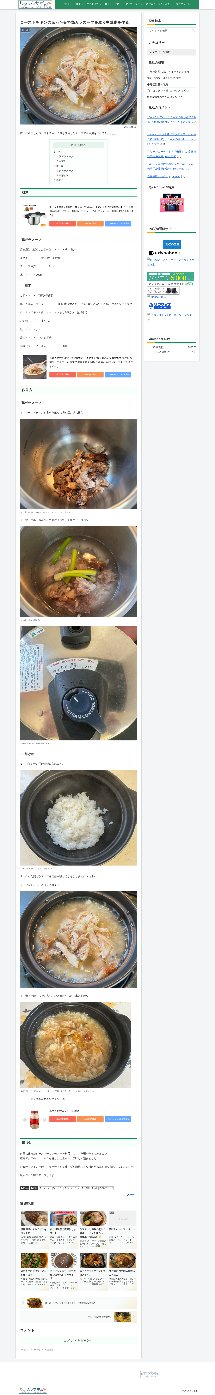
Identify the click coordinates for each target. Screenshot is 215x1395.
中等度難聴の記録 (157, 84)
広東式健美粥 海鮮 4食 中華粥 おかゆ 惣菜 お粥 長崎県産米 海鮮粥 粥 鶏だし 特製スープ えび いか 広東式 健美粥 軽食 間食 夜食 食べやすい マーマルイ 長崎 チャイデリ (91, 362)
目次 (74, 144)
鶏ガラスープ (66, 156)
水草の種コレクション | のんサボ (173, 122)
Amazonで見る (90, 223)
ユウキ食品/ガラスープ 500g (64, 1111)
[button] (193, 30)
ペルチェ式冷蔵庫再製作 (161, 164)
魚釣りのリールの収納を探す (164, 78)
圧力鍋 (26, 1188)
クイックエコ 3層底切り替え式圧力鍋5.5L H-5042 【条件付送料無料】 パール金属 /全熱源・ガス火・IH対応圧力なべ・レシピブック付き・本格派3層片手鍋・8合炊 (91, 211)
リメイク (59, 1188)
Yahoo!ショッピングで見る (118, 223)
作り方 (59, 166)
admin (176, 176)
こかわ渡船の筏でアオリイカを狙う (168, 71)
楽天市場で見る (62, 223)
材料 (58, 151)
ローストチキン (73, 1188)
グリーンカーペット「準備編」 (165, 151)
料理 (35, 1188)
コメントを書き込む (79, 1340)
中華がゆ (63, 175)
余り (96, 1188)
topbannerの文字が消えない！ (165, 97)
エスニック (46, 1188)
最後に (59, 180)
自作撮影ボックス (157, 176)
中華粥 (62, 161)
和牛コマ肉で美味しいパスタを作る (168, 90)
